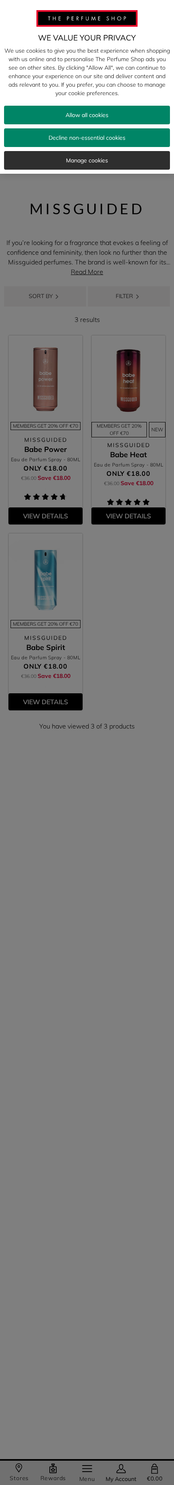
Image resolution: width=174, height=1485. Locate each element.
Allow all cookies (87, 115)
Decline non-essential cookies (87, 137)
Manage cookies (87, 160)
